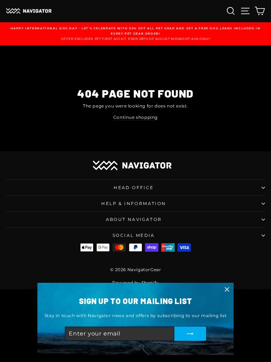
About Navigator (134, 219)
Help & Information (133, 203)
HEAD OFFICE (133, 187)
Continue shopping (135, 117)
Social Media (134, 235)
